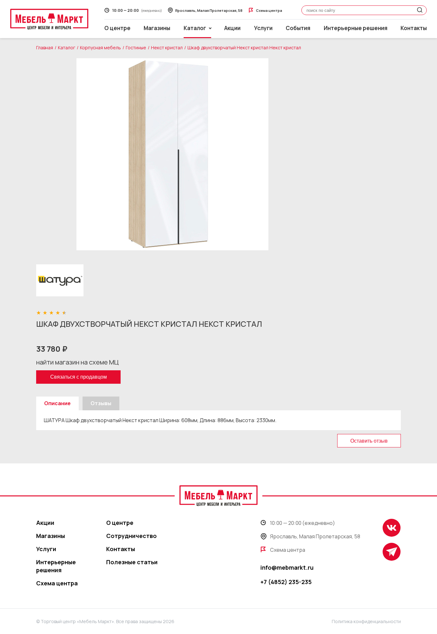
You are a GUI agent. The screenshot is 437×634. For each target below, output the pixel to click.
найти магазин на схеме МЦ (77, 362)
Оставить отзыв (369, 441)
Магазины (157, 28)
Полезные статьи (132, 562)
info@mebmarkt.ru (287, 567)
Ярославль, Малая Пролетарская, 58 (315, 536)
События (298, 28)
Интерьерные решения (355, 28)
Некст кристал (167, 47)
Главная (44, 47)
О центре (117, 28)
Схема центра (57, 583)
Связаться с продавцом (78, 377)
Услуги (263, 28)
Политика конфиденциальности (366, 621)
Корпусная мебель (100, 47)
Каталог (66, 47)
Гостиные (136, 47)
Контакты (414, 28)
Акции (232, 28)
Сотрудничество (131, 536)
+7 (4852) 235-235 (286, 582)
